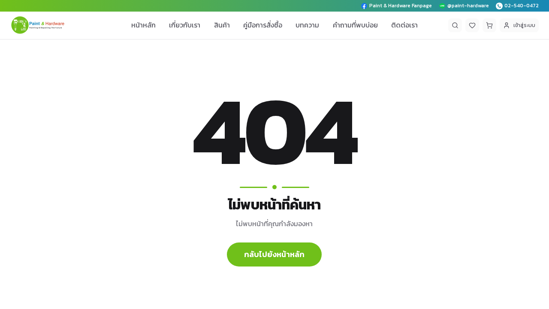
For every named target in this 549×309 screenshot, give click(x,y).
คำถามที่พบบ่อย (355, 25)
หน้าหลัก (143, 25)
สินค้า (222, 25)
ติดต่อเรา (404, 25)
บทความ (307, 25)
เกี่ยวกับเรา (184, 25)
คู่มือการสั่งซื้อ (262, 25)
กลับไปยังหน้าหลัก (274, 254)
